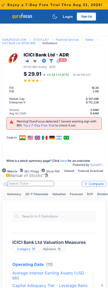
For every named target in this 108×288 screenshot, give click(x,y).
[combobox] (54, 216)
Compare (96, 184)
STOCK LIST (41, 39)
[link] (14, 39)
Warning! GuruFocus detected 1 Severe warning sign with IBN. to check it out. (56, 123)
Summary (14, 194)
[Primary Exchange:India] (22, 137)
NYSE (28, 67)
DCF (90, 194)
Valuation (59, 194)
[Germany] (52, 138)
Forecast (76, 194)
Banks (89, 39)
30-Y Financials (36, 194)
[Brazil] (66, 138)
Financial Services (67, 39)
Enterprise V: (17, 102)
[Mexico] (44, 138)
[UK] (37, 138)
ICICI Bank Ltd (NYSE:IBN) (19, 43)
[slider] (34, 81)
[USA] (30, 138)
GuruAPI (96, 165)
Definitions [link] (49, 43)
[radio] (26, 249)
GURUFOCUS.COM (14, 39)
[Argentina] (59, 138)
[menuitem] (14, 194)
